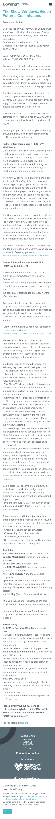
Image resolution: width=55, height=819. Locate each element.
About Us (27, 742)
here (15, 699)
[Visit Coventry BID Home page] (16, 6)
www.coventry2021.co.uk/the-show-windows (26, 255)
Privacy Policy (27, 759)
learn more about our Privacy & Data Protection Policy (25, 798)
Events (27, 748)
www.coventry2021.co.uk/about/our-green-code (27, 333)
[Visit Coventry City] (27, 767)
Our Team (27, 739)
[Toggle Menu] (50, 4)
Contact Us (27, 744)
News (27, 746)
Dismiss (7, 811)
